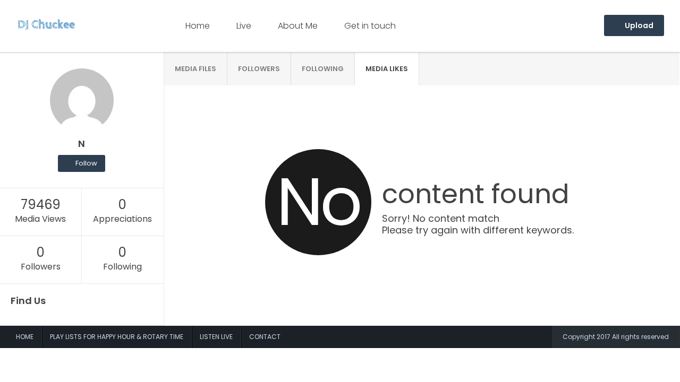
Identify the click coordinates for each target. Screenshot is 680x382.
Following (323, 69)
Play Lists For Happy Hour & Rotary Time (116, 336)
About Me (298, 26)
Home (197, 26)
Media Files (195, 69)
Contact (264, 336)
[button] (81, 163)
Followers (259, 69)
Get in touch (370, 26)
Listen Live (216, 336)
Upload (638, 25)
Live (243, 26)
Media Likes (387, 69)
